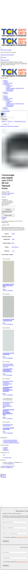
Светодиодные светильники (10, 441)
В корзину (8, 209)
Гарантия (5, 81)
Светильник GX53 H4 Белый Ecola (8, 353)
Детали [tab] (3, 218)
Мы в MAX (4, 114)
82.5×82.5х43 (15, 247)
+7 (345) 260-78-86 (5, 111)
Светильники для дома (19, 121)
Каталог (5, 80)
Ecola (4, 289)
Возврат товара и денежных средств (15, 88)
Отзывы (8, 87)
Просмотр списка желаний (7, 54)
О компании (6, 84)
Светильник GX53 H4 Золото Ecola (8, 428)
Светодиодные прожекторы (10, 440)
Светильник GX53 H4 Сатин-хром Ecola (8, 320)
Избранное (6, 450)
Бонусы (5, 92)
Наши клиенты (10, 89)
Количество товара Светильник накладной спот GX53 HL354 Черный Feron (7, 202)
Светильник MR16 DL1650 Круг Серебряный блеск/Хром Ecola (8, 389)
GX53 (13, 233)
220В (13, 239)
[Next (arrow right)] (2, 507)
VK (4, 455)
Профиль (5, 447)
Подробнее (10, 290)
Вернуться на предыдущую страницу (10, 126)
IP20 (13, 243)
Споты (5, 124)
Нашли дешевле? (7, 211)
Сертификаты (9, 90)
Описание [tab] (4, 217)
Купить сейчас (8, 215)
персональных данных (22, 537)
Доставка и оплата (7, 83)
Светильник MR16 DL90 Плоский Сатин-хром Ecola (7, 370)
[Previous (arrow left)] (1, 507)
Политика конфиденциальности (11, 442)
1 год (13, 250)
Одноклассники (7, 457)
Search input (3, 116)
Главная (4, 121)
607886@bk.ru (10, 463)
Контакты (5, 93)
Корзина (5, 448)
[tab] (14, 217)
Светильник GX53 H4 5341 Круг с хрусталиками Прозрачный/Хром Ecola (8, 412)
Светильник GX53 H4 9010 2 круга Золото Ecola (8, 285)
